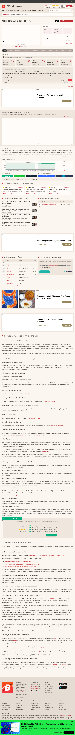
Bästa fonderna (19, 709)
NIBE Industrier (10, 283)
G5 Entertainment (11, 266)
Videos (62, 50)
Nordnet (10, 193)
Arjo (8, 280)
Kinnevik (9, 269)
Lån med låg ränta (49, 707)
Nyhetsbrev (47, 684)
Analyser (50, 50)
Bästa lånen (47, 703)
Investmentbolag (19, 705)
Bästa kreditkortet (34, 703)
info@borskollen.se (20, 692)
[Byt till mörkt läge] (63, 6)
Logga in (69, 6)
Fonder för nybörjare (6, 707)
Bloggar (56, 50)
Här (53, 546)
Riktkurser (26, 50)
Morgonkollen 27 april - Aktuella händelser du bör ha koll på (20, 567)
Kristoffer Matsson (35, 688)
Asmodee (38, 435)
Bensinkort (33, 709)
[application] (29, 166)
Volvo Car (9, 271)
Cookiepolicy (47, 690)
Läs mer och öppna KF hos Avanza (11, 496)
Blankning (43, 50)
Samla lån (47, 709)
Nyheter (10, 50)
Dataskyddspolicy (49, 688)
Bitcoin (60, 705)
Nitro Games (28, 394)
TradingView (56, 664)
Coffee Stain (23, 435)
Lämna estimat (44, 272)
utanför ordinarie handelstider (46, 599)
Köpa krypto (61, 703)
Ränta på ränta (5, 709)
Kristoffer (63, 715)
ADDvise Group (10, 274)
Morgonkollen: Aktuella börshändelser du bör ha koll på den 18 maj (22, 564)
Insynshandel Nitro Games (57, 426)
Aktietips (18, 703)
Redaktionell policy (49, 692)
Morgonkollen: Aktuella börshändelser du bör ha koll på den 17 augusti (47, 555)
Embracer (10, 435)
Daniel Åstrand (34, 686)
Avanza (4, 193)
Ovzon (8, 277)
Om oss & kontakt (49, 686)
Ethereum (61, 707)
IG (39, 652)
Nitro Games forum (46, 451)
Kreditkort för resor (35, 705)
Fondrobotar (18, 707)
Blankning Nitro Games (49, 401)
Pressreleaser (18, 50)
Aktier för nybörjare (40, 647)
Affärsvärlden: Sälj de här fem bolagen (15, 14)
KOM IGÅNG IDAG (51, 535)
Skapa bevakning (67, 20)
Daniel (69, 715)
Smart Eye (9, 263)
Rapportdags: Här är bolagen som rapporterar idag (18, 561)
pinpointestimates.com (53, 265)
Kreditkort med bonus (35, 707)
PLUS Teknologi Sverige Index (49, 204)
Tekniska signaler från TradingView (37, 143)
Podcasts (69, 50)
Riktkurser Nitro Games (35, 418)
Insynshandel (35, 50)
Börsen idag (4, 703)
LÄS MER (69, 732)
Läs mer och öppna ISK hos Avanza (11, 488)
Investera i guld (62, 709)
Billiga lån (47, 705)
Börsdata (64, 664)
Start (5, 50)
